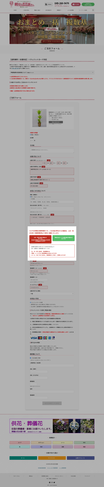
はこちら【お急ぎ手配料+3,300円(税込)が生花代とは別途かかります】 (40, 239)
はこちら (64, 238)
